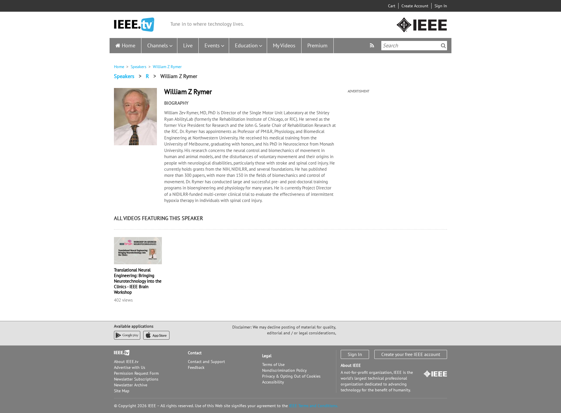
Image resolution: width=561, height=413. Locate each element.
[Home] (134, 25)
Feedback (196, 367)
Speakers (138, 66)
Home (128, 45)
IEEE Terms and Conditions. (313, 405)
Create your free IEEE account (410, 354)
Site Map (121, 390)
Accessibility (273, 382)
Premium (317, 45)
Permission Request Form (136, 373)
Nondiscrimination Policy (284, 370)
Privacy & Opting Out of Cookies (291, 376)
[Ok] (443, 45)
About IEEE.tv (126, 361)
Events (212, 45)
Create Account (414, 5)
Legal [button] (266, 355)
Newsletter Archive (130, 385)
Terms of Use (273, 364)
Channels (157, 45)
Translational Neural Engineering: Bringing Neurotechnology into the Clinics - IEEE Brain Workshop (138, 281)
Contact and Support (206, 361)
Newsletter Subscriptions (136, 379)
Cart (391, 5)
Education (246, 45)
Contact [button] (195, 352)
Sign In (440, 5)
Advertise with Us (129, 367)
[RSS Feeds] (372, 45)
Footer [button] (120, 352)
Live (188, 45)
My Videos (284, 45)
